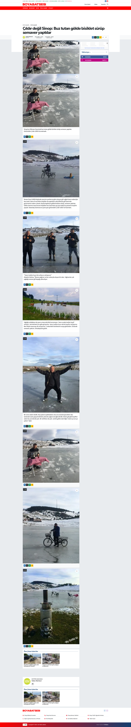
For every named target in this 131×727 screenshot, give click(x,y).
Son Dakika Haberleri (72, 718)
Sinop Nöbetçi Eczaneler (30, 715)
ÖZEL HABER (43, 8)
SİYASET (50, 8)
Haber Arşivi (92, 718)
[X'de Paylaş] (95, 37)
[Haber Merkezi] (27, 681)
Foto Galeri (87, 4)
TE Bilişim (106, 724)
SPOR (37, 8)
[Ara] (107, 4)
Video (95, 4)
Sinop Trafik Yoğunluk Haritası (96, 715)
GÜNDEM (25, 8)
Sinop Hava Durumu (51, 715)
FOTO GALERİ (33, 25)
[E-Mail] (33, 684)
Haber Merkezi (37, 681)
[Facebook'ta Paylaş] (93, 37)
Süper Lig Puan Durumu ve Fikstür (32, 718)
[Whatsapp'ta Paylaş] (98, 37)
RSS (26, 724)
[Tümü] (106, 52)
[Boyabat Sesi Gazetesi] (34, 4)
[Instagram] (107, 710)
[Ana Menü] (107, 8)
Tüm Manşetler (49, 718)
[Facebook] (105, 710)
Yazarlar (103, 4)
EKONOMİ (32, 8)
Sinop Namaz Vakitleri (73, 715)
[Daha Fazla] (100, 37)
